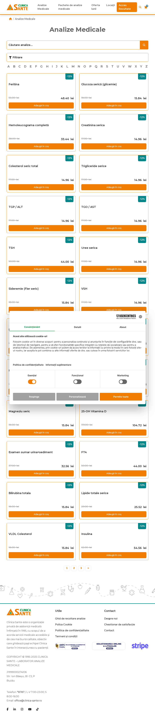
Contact (109, 630)
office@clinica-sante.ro (28, 700)
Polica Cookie (63, 624)
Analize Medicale (43, 7)
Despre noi (110, 618)
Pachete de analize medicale (70, 7)
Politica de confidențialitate (72, 630)
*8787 (21, 692)
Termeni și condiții (66, 636)
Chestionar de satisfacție (119, 624)
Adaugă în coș (41, 105)
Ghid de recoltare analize (70, 618)
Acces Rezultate (125, 7)
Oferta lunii (95, 7)
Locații (110, 5)
